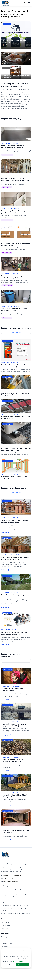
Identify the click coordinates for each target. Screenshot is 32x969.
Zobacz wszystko (16, 123)
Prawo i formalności (7, 187)
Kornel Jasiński (5, 143)
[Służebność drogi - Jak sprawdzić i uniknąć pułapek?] (16, 35)
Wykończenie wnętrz (7, 154)
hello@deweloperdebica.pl (10, 881)
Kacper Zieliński (5, 241)
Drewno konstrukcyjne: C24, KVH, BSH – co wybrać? (15, 905)
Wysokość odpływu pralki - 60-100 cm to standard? (15, 913)
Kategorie (5, 933)
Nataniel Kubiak (5, 175)
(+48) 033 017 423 (8, 878)
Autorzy (4, 918)
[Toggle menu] (29, 3)
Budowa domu (6, 68)
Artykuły (4, 886)
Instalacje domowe (7, 252)
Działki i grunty (6, 24)
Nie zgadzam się (9, 964)
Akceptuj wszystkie (23, 964)
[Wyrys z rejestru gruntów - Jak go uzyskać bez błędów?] (16, 58)
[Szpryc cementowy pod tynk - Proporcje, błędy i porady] (16, 72)
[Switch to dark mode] (24, 3)
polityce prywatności (18, 961)
